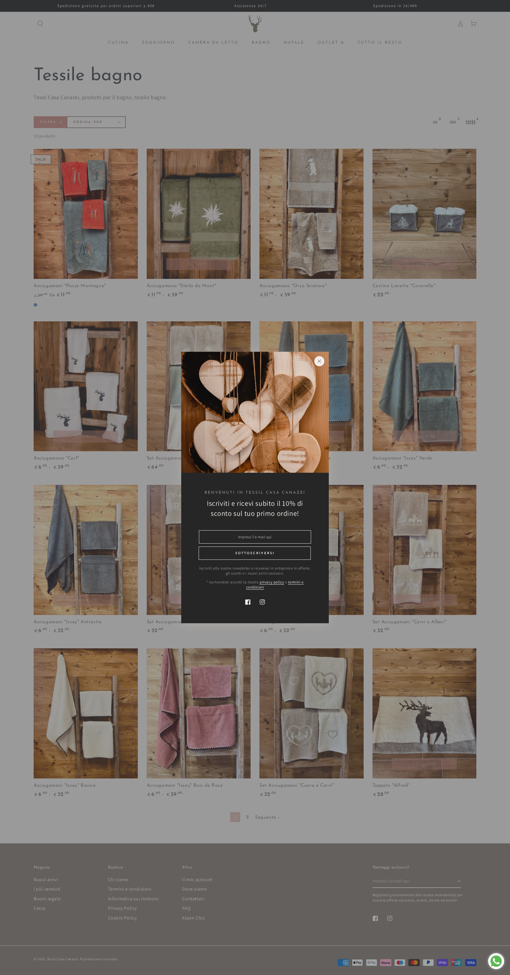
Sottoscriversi (254, 553)
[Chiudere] (319, 361)
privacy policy (272, 582)
